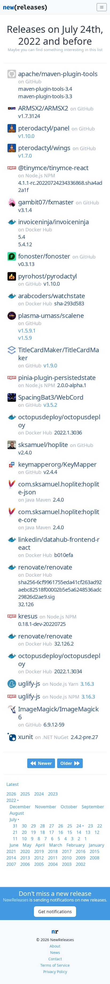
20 (24, 832)
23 (90, 826)
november (45, 807)
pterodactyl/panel (43, 128)
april (40, 845)
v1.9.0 (50, 365)
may (27, 845)
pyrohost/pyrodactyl (47, 276)
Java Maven (38, 500)
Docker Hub (38, 229)
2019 (39, 851)
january (96, 845)
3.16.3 (87, 683)
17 (51, 832)
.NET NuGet (55, 737)
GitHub (33, 81)
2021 (11, 851)
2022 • (12, 800)
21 (15, 832)
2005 (39, 864)
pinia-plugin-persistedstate (57, 378)
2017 (67, 851)
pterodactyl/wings (44, 148)
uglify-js (29, 683)
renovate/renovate (45, 567)
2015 (94, 851)
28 (42, 826)
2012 (39, 858)
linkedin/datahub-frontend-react (59, 543)
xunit (25, 737)
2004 (53, 864)
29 (33, 826)
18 (42, 832)
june (14, 845)
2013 (25, 858)
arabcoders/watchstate (51, 296)
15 (69, 832)
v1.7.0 (25, 155)
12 (97, 832)
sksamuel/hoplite (43, 445)
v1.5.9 (25, 337)
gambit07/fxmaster (46, 202)
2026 (11, 794)
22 (99, 826)
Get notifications (55, 912)
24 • (80, 826)
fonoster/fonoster (44, 256)
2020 (25, 851)
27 (51, 826)
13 (87, 832)
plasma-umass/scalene (51, 315)
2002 (80, 864)
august (17, 813)
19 (33, 832)
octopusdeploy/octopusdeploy (59, 421)
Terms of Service (55, 965)
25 (69, 826)
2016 (80, 851)
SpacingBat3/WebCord (51, 397)
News (55, 952)
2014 (11, 858)
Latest (12, 784)
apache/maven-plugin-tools (57, 74)
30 (24, 826)
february (75, 845)
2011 (53, 858)
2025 (25, 794)
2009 (80, 858)
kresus (27, 616)
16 (60, 832)
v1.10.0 (26, 136)
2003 (67, 864)
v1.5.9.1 (27, 330)
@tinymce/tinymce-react (53, 168)
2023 (53, 794)
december (20, 807)
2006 (25, 864)
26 (60, 826)
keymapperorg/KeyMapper (57, 464)
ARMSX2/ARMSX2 (43, 108)
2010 (67, 858)
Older (66, 763)
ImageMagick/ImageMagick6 (58, 713)
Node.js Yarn (64, 684)
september (93, 807)
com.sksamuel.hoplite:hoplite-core (58, 516)
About (55, 946)
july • (14, 819)
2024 (39, 794)
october (69, 807)
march (55, 845)
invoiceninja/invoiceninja (53, 222)
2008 (94, 858)
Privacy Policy (55, 971)
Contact (55, 958)
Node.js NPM (40, 175)
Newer (45, 763)
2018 (53, 851)
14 (78, 832)
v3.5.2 (50, 404)
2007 (11, 864)
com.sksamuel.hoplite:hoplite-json (58, 488)
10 (24, 839)
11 (15, 839)
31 (15, 826)
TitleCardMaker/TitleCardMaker (58, 354)
